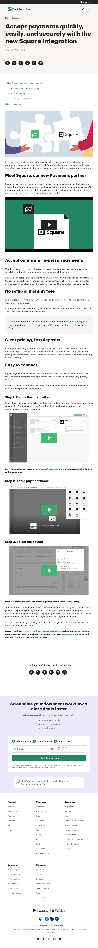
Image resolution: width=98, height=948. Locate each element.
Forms (38, 830)
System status (70, 835)
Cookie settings (34, 929)
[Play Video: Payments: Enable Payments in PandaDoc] (49, 438)
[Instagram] (54, 938)
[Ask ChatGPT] (40, 63)
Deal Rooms (41, 849)
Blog (7, 18)
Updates (11, 821)
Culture (39, 874)
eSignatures (41, 811)
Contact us (41, 898)
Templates (68, 811)
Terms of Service (47, 765)
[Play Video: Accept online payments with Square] (49, 225)
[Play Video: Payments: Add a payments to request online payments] (49, 510)
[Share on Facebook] (21, 63)
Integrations (13, 811)
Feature (15, 18)
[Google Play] (40, 910)
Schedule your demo (49, 758)
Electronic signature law (74, 821)
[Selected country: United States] (53, 748)
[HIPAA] (41, 919)
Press (38, 893)
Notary (39, 835)
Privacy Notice (62, 765)
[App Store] (58, 910)
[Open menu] (89, 8)
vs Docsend (13, 888)
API (37, 839)
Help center (85, 2)
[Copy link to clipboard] (7, 63)
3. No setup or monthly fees (17, 93)
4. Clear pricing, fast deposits (18, 99)
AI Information (49, 932)
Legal (26, 929)
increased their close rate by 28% (47, 781)
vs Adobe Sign (14, 879)
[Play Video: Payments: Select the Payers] (49, 570)
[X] (49, 938)
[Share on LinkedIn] (27, 63)
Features (11, 816)
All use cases (41, 853)
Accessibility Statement (50, 929)
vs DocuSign (13, 870)
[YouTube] (60, 938)
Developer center (71, 830)
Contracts (40, 821)
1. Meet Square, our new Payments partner (23, 83)
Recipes (67, 849)
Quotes (39, 816)
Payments (40, 825)
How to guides (70, 825)
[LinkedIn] (37, 938)
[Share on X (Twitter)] (14, 63)
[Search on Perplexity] (34, 63)
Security (11, 825)
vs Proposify (13, 884)
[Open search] (82, 9)
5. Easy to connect (13, 104)
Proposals (40, 807)
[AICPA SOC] (47, 919)
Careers (39, 879)
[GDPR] (52, 919)
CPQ (38, 844)
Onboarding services (73, 839)
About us (40, 870)
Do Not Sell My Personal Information (73, 929)
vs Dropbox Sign (15, 874)
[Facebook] (43, 938)
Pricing (11, 807)
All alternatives (14, 893)
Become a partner (44, 888)
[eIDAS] (57, 919)
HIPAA (10, 830)
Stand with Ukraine (44, 884)
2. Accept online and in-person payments (23, 88)
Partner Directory (71, 844)
